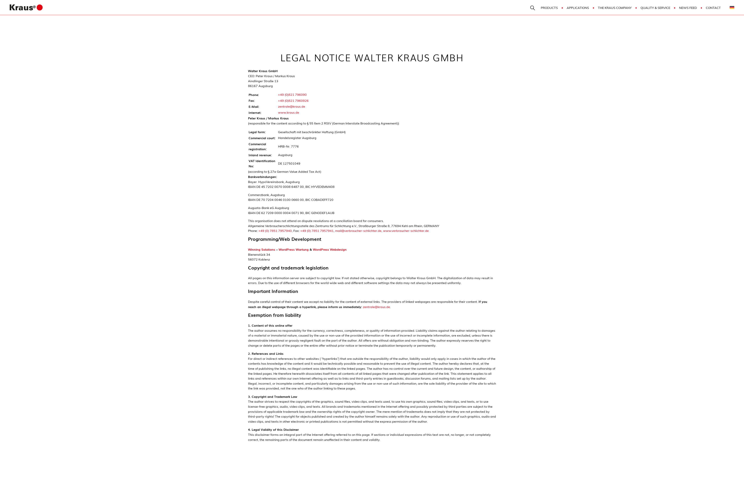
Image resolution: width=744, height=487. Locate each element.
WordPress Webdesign (330, 249)
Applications (578, 8)
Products (549, 8)
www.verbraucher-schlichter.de (406, 231)
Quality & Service (655, 8)
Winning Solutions (261, 249)
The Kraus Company (615, 8)
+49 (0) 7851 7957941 (317, 231)
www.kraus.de (288, 112)
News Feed (688, 8)
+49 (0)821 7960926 (293, 101)
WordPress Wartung (294, 249)
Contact (713, 8)
